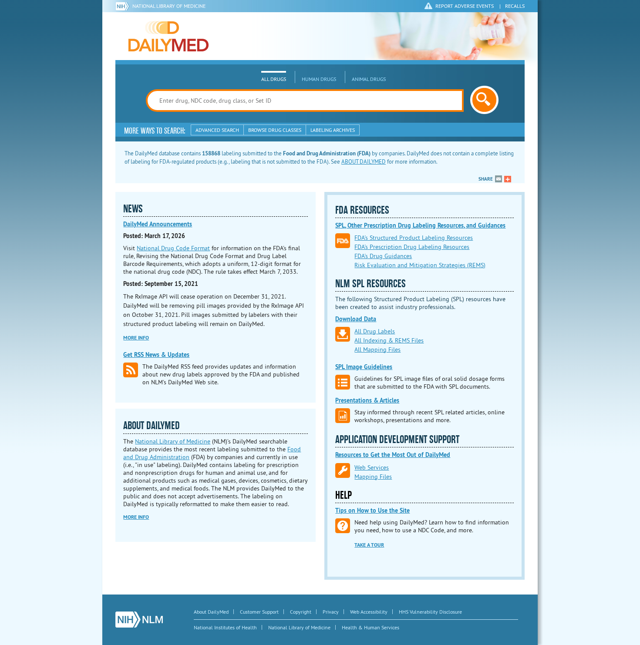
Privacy (331, 611)
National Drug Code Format (173, 248)
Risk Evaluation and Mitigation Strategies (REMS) (419, 265)
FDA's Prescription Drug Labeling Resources (411, 247)
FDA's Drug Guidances (383, 256)
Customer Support (259, 611)
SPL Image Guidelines (363, 367)
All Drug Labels (374, 331)
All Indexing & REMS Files (389, 340)
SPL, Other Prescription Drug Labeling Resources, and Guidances (420, 225)
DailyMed (168, 36)
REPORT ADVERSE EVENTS (464, 6)
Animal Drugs (369, 79)
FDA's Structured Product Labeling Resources (413, 238)
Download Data (355, 319)
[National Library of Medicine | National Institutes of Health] (139, 619)
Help (343, 495)
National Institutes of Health (225, 627)
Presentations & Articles (367, 400)
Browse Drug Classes (274, 130)
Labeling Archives (332, 130)
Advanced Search (217, 130)
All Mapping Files (377, 349)
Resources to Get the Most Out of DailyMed (392, 455)
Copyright (300, 611)
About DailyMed (211, 611)
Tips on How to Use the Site (372, 510)
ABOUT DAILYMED (363, 161)
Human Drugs (319, 79)
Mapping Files (373, 476)
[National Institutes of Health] (123, 6)
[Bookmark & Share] (507, 178)
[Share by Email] (498, 178)
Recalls (515, 6)
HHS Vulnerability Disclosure (430, 611)
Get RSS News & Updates (156, 355)
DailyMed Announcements (157, 224)
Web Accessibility (368, 611)
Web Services (371, 467)
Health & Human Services (370, 627)
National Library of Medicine (168, 6)
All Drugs (273, 79)
